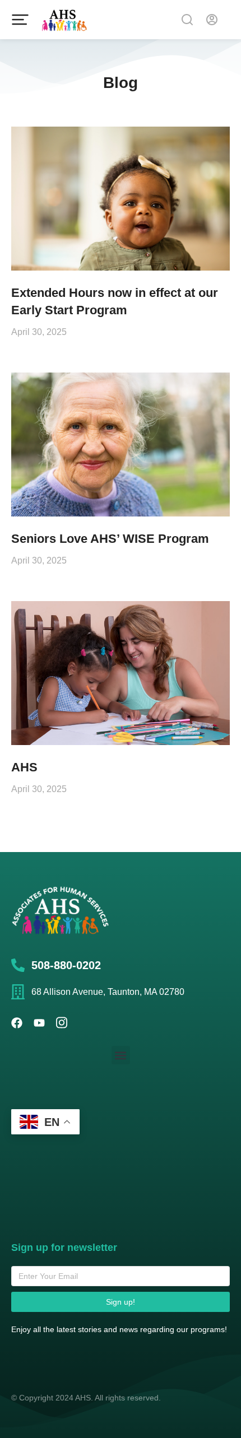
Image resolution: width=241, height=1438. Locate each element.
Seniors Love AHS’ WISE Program (110, 539)
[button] (121, 1055)
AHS (24, 767)
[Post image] (120, 199)
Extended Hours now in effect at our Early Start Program (114, 301)
